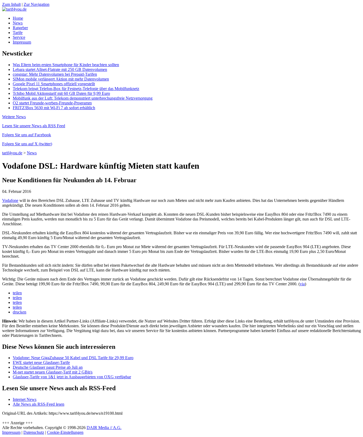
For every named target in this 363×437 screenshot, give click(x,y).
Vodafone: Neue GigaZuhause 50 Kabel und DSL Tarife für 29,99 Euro (73, 357)
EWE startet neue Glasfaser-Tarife (41, 362)
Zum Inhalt (11, 4)
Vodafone (10, 200)
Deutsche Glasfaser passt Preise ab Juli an (48, 367)
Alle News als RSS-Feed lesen (38, 404)
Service (19, 37)
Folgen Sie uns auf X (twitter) (27, 144)
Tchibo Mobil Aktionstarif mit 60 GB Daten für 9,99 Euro (61, 93)
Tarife (18, 32)
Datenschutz (33, 432)
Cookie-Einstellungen (65, 432)
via (302, 284)
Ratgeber (20, 28)
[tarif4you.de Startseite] (14, 9)
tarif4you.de (12, 153)
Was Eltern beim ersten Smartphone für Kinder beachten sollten (66, 64)
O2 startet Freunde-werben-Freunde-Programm (52, 103)
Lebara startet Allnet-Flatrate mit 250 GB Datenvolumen (60, 69)
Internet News (24, 399)
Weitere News (14, 116)
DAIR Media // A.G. (104, 427)
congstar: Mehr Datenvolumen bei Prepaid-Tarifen (55, 74)
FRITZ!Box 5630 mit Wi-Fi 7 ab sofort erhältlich (54, 107)
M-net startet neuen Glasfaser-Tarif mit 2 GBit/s (52, 372)
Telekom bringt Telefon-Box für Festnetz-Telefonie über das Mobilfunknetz (76, 88)
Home (18, 18)
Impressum (22, 42)
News (18, 23)
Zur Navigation (36, 4)
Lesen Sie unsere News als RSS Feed (33, 126)
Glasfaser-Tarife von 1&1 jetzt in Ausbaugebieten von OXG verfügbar (72, 377)
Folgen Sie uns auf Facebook (26, 135)
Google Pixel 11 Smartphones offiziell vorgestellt (54, 84)
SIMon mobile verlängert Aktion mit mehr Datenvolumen (61, 79)
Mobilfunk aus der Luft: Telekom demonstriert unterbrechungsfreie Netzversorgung (83, 98)
